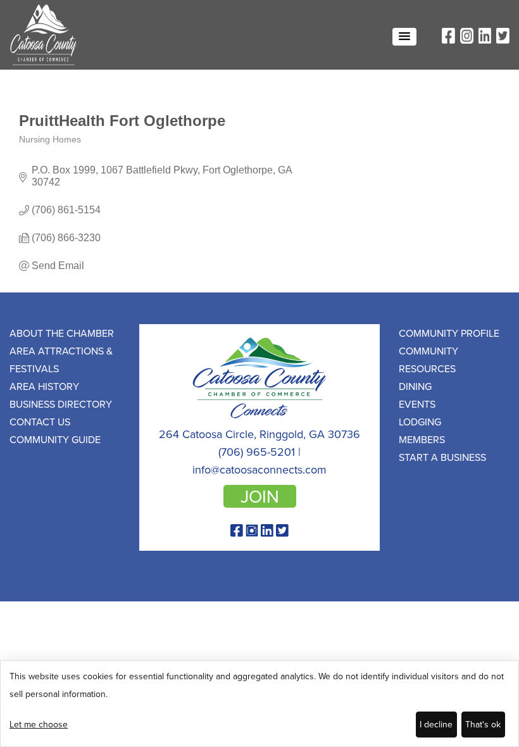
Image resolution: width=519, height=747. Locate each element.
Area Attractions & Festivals (61, 359)
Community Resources (428, 359)
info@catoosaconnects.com (259, 469)
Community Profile (449, 333)
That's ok (483, 724)
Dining (415, 386)
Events (417, 404)
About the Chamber (61, 333)
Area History (44, 386)
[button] (404, 37)
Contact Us (39, 422)
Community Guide (55, 439)
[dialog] (259, 703)
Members (422, 439)
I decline (436, 724)
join (260, 496)
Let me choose (38, 724)
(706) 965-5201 (256, 452)
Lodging (420, 422)
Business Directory (60, 404)
